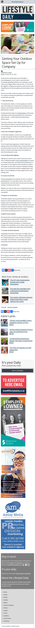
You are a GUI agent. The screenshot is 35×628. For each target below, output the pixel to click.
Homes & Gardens (12, 307)
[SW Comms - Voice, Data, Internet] (17, 473)
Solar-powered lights (22, 160)
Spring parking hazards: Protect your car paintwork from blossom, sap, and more (21, 331)
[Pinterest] (9, 270)
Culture (6, 610)
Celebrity (6, 615)
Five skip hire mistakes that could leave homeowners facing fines (20, 291)
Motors (11, 333)
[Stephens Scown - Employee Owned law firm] (17, 27)
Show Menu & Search (17, 1)
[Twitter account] (23, 565)
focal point (9, 179)
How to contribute (17, 370)
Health (11, 324)
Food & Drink (7, 618)
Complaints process (15, 626)
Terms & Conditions (6, 626)
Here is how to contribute (23, 573)
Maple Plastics (22, 113)
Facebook (11, 563)
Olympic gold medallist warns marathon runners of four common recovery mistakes (21, 322)
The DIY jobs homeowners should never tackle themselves (20, 282)
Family (5, 594)
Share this (17, 270)
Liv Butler (9, 72)
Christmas (6, 621)
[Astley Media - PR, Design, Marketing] (17, 524)
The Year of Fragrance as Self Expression (20, 348)
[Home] (17, 12)
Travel (5, 613)
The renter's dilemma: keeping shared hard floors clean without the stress (21, 299)
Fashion (6, 600)
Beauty (11, 351)
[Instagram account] (29, 565)
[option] (17, 27)
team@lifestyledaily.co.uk (15, 564)
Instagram (19, 563)
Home (5, 592)
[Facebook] (3, 270)
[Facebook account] (26, 565)
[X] (6, 270)
